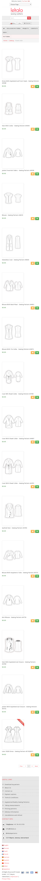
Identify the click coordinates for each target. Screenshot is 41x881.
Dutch (6, 851)
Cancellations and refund (13, 815)
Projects (26, 28)
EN (13, 23)
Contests (34, 28)
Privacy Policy (6, 879)
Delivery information (11, 812)
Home (5, 40)
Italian (6, 866)
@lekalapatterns (11, 833)
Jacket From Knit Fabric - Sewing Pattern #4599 (18, 170)
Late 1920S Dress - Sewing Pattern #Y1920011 (17, 751)
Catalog (11, 40)
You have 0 (25, 1)
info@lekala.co (11, 829)
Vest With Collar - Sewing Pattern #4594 (15, 126)
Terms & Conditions (11, 797)
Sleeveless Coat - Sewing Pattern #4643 (15, 260)
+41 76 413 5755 (19, 824)
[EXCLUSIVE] (13, 748)
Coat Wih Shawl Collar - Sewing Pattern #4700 (17, 394)
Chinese (6, 863)
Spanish (6, 860)
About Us (7, 788)
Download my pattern (12, 784)
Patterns (6, 36)
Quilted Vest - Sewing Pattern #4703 (14, 528)
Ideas (5, 32)
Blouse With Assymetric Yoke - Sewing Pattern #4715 (20, 573)
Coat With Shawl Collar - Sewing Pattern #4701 (18, 483)
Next (36, 766)
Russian (6, 848)
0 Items (27, 23)
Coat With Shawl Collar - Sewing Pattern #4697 (18, 438)
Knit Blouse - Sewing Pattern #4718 (14, 617)
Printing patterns (10, 809)
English (6, 845)
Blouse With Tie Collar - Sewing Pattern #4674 (18, 349)
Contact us (8, 791)
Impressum (14, 876)
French (6, 854)
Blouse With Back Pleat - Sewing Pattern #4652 (18, 304)
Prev (21, 766)
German (6, 857)
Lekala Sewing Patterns (20, 11)
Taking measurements (12, 805)
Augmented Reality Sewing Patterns (16, 802)
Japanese (7, 869)
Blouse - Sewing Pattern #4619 (12, 215)
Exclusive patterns (13, 28)
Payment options (10, 794)
